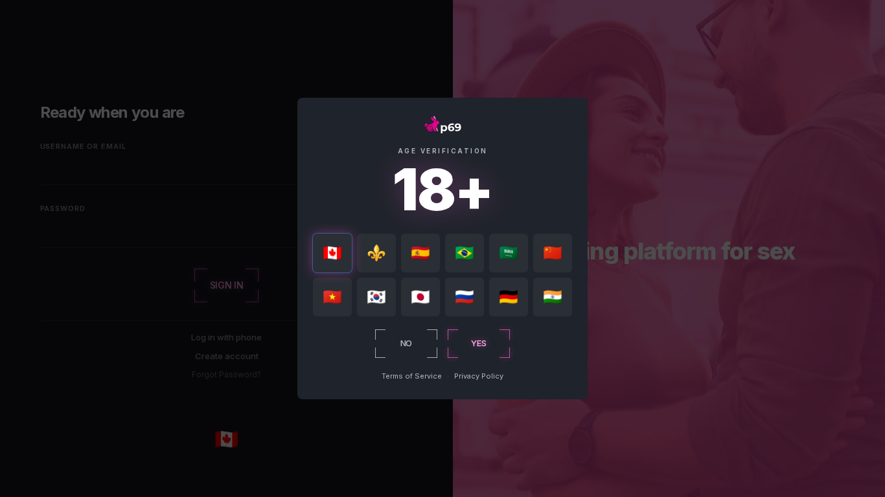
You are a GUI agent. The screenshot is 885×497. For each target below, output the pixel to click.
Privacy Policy (478, 376)
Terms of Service (412, 376)
